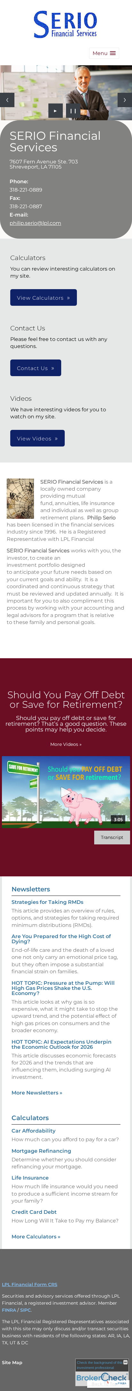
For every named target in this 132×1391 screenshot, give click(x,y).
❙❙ (73, 111)
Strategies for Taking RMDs (47, 902)
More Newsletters (37, 1093)
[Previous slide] (7, 100)
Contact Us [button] (32, 368)
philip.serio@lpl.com (35, 223)
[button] (104, 53)
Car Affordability (33, 1131)
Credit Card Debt (34, 1212)
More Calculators (36, 1237)
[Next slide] (125, 100)
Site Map (12, 1362)
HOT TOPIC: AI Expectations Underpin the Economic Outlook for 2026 (61, 1044)
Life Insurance (30, 1178)
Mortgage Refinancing (41, 1151)
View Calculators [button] (40, 298)
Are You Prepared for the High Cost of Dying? (61, 938)
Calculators (30, 1118)
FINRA (9, 1310)
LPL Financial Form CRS (29, 1284)
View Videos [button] (34, 439)
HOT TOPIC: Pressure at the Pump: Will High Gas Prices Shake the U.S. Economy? (63, 988)
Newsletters (31, 889)
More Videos (66, 744)
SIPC (25, 1310)
